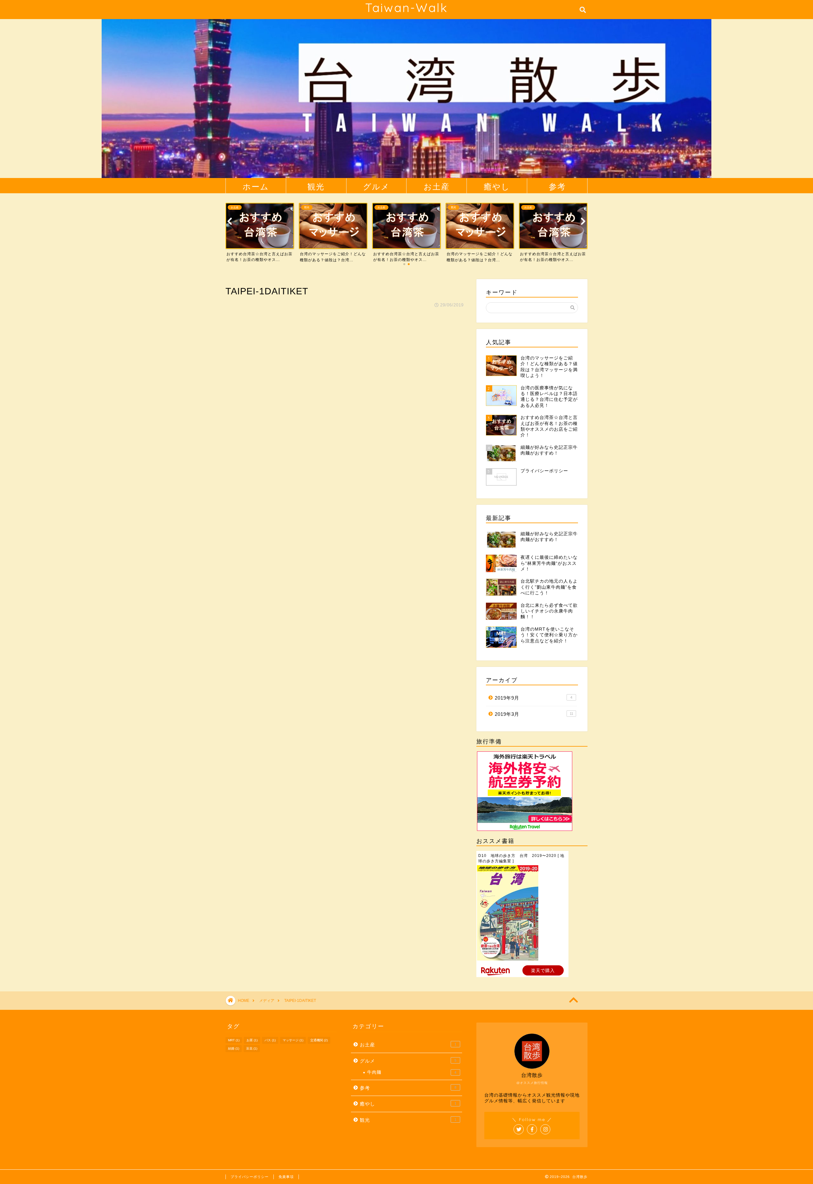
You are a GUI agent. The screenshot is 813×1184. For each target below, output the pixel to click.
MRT (233, 1040)
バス (270, 1040)
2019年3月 (534, 714)
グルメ (376, 186)
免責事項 (286, 1177)
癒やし (497, 186)
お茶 (252, 1040)
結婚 (233, 1048)
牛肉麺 (411, 1072)
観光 (316, 186)
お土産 (437, 186)
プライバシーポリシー (250, 1177)
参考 (557, 186)
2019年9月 (533, 698)
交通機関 (319, 1040)
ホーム (256, 186)
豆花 (251, 1048)
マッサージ (293, 1040)
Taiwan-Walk (406, 7)
